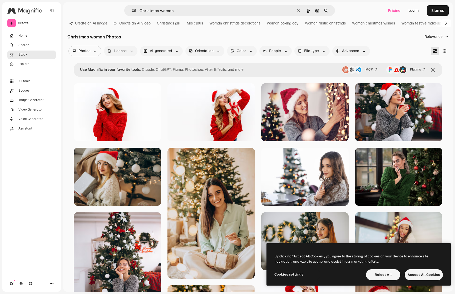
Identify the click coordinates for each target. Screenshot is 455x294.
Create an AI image (91, 23)
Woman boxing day (283, 23)
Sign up (437, 10)
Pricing (394, 10)
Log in (413, 10)
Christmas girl (168, 23)
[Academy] (21, 283)
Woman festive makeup (421, 23)
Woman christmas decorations (234, 23)
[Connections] (11, 283)
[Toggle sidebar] (51, 10)
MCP (369, 69)
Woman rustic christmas (325, 23)
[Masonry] (435, 51)
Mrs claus (195, 23)
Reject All (383, 274)
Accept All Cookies (424, 274)
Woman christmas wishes (373, 23)
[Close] (433, 70)
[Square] (444, 51)
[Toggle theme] (30, 283)
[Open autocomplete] (132, 11)
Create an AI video (135, 23)
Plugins (415, 69)
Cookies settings (288, 274)
